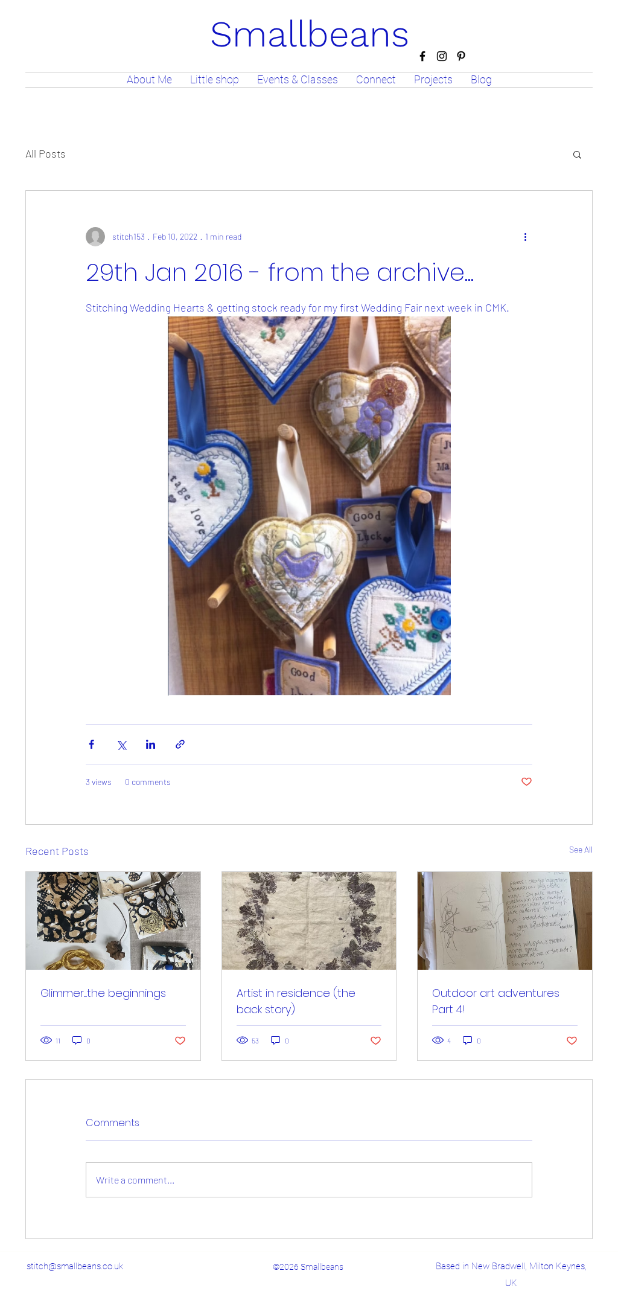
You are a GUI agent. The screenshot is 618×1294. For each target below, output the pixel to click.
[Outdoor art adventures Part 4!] (505, 921)
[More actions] (525, 236)
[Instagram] (441, 56)
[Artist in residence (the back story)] (309, 921)
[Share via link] (180, 744)
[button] (577, 154)
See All (581, 849)
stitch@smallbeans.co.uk (75, 1266)
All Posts (45, 153)
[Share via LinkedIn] (150, 744)
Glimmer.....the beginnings (103, 993)
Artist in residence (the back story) (296, 1001)
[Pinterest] (461, 56)
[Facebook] (422, 56)
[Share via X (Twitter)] (121, 744)
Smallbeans (309, 34)
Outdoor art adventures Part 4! (495, 1001)
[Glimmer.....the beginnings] (113, 921)
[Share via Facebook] (91, 744)
